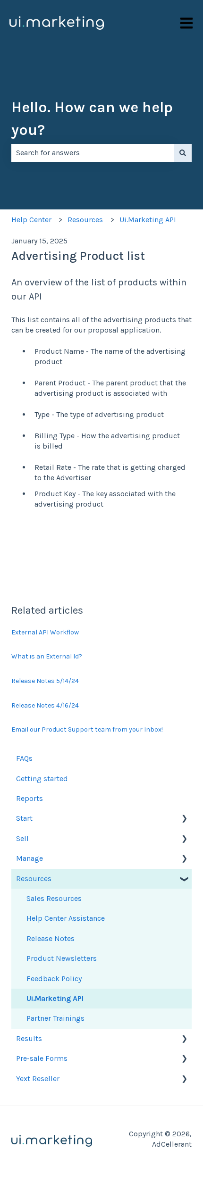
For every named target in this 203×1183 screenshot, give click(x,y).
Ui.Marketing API (147, 219)
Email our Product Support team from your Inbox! (87, 729)
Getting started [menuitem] (42, 778)
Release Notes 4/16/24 (45, 705)
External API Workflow (45, 632)
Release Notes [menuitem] (50, 938)
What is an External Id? (46, 656)
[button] (184, 819)
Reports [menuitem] (29, 798)
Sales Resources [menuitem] (54, 898)
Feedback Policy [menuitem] (54, 978)
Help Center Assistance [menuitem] (65, 918)
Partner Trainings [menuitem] (55, 1018)
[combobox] (92, 153)
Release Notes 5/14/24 (45, 681)
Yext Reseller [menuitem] (37, 1078)
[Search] (183, 153)
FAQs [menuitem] (24, 758)
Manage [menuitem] (29, 858)
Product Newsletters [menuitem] (61, 958)
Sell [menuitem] (22, 838)
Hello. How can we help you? (92, 119)
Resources (85, 219)
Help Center (31, 219)
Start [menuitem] (24, 818)
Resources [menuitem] (33, 878)
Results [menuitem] (29, 1038)
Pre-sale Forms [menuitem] (42, 1058)
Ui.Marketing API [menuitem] (55, 998)
